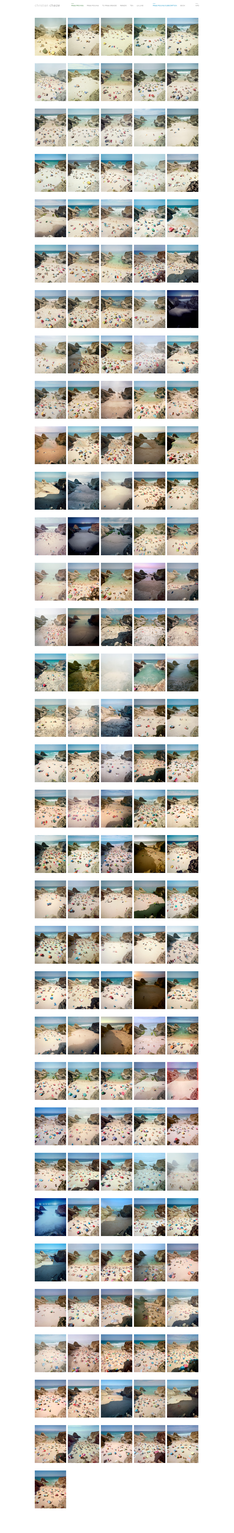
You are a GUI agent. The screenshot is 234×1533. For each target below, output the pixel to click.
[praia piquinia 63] (116, 491)
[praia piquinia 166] (50, 1399)
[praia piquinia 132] (83, 1081)
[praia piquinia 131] (50, 1081)
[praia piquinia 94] (149, 718)
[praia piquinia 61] (83, 491)
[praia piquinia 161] (50, 1353)
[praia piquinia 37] (50, 309)
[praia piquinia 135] (182, 1081)
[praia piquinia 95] (182, 718)
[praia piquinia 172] (83, 1444)
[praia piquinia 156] (50, 1308)
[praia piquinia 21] (116, 173)
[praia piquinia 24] (182, 173)
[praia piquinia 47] (149, 355)
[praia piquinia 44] (50, 355)
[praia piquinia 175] (182, 1444)
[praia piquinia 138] (116, 1126)
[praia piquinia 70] (116, 536)
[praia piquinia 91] (50, 718)
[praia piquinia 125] (182, 990)
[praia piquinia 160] (182, 1308)
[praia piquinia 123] (116, 990)
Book (182, 6)
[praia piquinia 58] (149, 445)
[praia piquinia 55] (50, 445)
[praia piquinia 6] (50, 82)
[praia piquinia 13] (50, 128)
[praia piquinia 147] (83, 1217)
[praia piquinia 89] (182, 673)
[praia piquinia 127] (83, 1036)
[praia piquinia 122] (83, 990)
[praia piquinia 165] (182, 1353)
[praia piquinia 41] (149, 309)
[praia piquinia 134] (149, 1081)
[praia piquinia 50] (83, 400)
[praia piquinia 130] (182, 1036)
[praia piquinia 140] (182, 1126)
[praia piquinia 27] (116, 218)
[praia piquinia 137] (83, 1126)
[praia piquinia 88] (149, 673)
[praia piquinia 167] (83, 1399)
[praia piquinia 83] (149, 627)
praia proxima (77, 6)
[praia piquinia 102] (83, 809)
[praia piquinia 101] (50, 809)
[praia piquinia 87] (116, 673)
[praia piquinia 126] (50, 1036)
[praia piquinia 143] (116, 1172)
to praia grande (109, 6)
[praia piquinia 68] (50, 536)
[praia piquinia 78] (149, 582)
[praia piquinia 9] (116, 82)
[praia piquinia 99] (149, 763)
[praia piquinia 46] (116, 355)
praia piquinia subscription (165, 6)
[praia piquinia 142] (83, 1172)
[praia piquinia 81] (83, 627)
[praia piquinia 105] (182, 809)
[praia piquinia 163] (116, 1353)
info (197, 6)
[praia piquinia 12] (182, 82)
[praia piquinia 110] (182, 854)
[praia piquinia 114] (149, 899)
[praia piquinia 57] (116, 445)
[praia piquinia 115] (182, 899)
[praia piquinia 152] (83, 1263)
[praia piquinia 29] (149, 218)
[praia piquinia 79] (182, 582)
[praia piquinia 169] (149, 1399)
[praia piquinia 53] (182, 400)
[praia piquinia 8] (83, 82)
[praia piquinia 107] (83, 854)
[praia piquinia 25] (50, 218)
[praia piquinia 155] (182, 1263)
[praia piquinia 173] (116, 1444)
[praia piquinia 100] (182, 763)
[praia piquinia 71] (149, 536)
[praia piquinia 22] (149, 173)
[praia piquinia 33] (83, 264)
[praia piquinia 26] (83, 218)
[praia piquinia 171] (50, 1444)
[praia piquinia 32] (50, 264)
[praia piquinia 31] (182, 218)
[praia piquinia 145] (182, 1172)
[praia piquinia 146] (50, 1217)
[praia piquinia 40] (116, 309)
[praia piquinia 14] (83, 128)
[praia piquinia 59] (182, 445)
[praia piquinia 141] (50, 1172)
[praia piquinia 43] (182, 309)
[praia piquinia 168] (116, 1399)
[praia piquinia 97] (83, 763)
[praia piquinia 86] (83, 673)
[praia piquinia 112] (83, 899)
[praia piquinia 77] (116, 582)
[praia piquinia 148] (116, 1217)
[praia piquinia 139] (149, 1126)
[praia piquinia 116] (50, 945)
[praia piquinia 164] (149, 1353)
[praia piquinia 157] (83, 1308)
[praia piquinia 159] (149, 1308)
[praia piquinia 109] (149, 854)
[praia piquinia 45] (83, 355)
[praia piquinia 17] (182, 128)
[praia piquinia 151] (50, 1263)
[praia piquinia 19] (83, 173)
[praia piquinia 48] (182, 355)
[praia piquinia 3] (116, 37)
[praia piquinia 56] (83, 445)
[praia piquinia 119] (149, 945)
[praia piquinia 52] (149, 400)
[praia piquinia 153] (116, 1263)
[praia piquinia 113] (116, 899)
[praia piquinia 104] (149, 809)
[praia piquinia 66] (149, 491)
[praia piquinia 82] (116, 627)
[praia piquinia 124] (149, 990)
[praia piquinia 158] (116, 1308)
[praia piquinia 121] (50, 990)
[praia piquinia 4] (149, 37)
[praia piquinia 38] (83, 309)
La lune (140, 6)
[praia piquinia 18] (50, 173)
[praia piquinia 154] (149, 1263)
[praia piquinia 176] (50, 1489)
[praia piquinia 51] (116, 400)
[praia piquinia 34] (116, 264)
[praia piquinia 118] (116, 945)
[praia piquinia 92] (83, 718)
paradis (123, 6)
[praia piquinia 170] (182, 1399)
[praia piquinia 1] (50, 37)
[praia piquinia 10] (149, 82)
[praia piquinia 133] (116, 1081)
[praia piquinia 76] (83, 582)
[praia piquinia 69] (83, 536)
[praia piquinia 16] (149, 128)
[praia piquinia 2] (83, 37)
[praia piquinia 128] (116, 1036)
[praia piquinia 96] (50, 763)
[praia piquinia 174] (149, 1444)
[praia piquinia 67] (182, 491)
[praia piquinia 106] (50, 854)
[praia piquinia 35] (149, 264)
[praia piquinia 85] (50, 673)
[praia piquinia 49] (50, 400)
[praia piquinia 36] (182, 264)
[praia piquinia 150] (182, 1217)
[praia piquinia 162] (83, 1353)
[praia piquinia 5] (182, 37)
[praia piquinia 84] (182, 627)
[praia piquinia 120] (182, 945)
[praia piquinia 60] (50, 491)
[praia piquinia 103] (116, 809)
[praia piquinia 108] (116, 854)
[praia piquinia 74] (50, 582)
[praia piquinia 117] (83, 945)
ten (131, 6)
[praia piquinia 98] (116, 763)
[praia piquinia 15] (116, 128)
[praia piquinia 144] (149, 1172)
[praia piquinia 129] (149, 1036)
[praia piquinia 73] (182, 536)
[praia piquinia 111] (50, 899)
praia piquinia (93, 6)
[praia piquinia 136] (50, 1126)
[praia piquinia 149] (149, 1217)
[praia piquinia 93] (116, 718)
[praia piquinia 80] (50, 627)
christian (47, 5)
